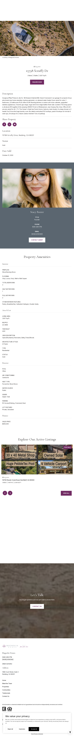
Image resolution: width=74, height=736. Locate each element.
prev (5, 493)
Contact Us (5, 696)
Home (4, 680)
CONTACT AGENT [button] (37, 240)
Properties (5, 686)
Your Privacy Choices (37, 734)
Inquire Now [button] (37, 82)
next (10, 493)
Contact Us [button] (37, 606)
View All (66, 493)
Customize (22, 729)
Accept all (34, 729)
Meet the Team (7, 683)
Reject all (10, 729)
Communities (6, 690)
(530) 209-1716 (37, 227)
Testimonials (6, 693)
